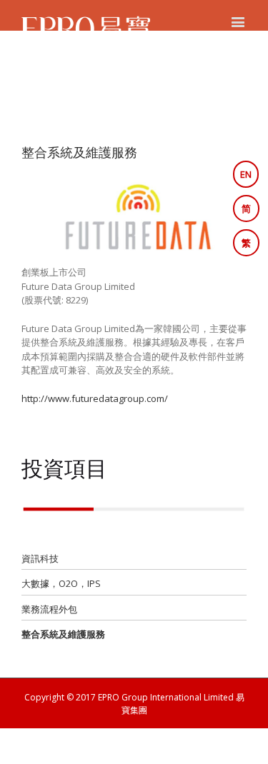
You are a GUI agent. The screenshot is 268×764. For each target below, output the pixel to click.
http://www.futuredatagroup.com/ (94, 398)
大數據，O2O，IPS (61, 583)
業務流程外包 (49, 609)
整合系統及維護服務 (63, 634)
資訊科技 (40, 558)
